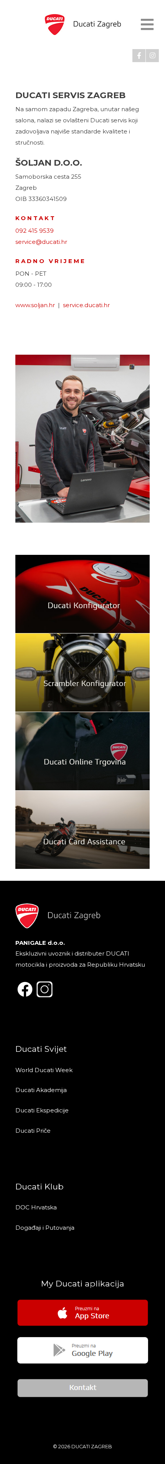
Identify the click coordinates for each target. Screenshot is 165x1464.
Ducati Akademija (41, 1090)
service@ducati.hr (41, 241)
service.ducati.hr (86, 305)
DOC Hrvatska (36, 1207)
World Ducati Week (44, 1070)
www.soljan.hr (35, 305)
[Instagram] (152, 55)
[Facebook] (138, 55)
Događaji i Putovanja (45, 1227)
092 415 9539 (34, 230)
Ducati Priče (33, 1130)
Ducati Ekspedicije (42, 1110)
